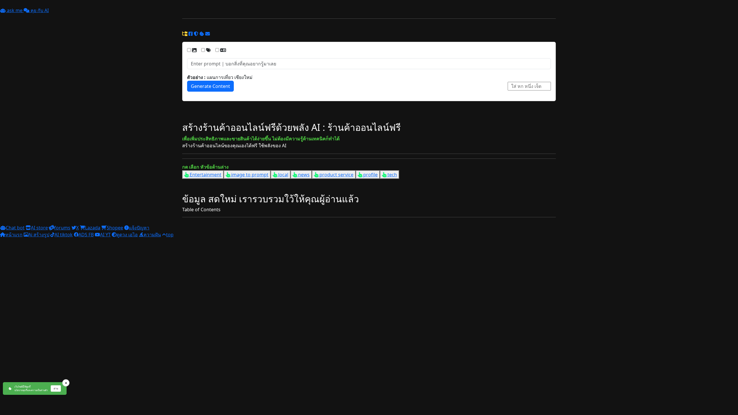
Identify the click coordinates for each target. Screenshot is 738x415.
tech (391, 174)
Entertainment (205, 174)
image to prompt (249, 174)
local (282, 174)
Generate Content (210, 86)
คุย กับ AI (39, 10)
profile (370, 174)
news (303, 174)
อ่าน (56, 388)
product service (335, 174)
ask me (15, 10)
